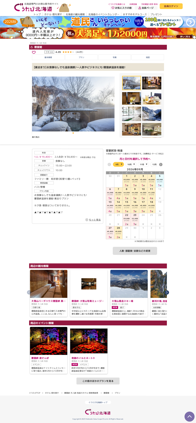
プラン (81, 57)
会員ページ (148, 7)
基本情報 (48, 57)
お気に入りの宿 (123, 7)
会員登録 (133, 4)
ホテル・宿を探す (53, 14)
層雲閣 (38, 47)
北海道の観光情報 (75, 14)
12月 (154, 164)
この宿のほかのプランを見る (98, 381)
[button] (112, 100)
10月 (129, 164)
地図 (148, 57)
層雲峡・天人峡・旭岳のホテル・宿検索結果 (81, 393)
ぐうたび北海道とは (116, 4)
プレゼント (156, 14)
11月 (142, 164)
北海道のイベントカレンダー (103, 14)
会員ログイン (171, 6)
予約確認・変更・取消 (149, 4)
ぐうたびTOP (34, 393)
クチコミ (49, 52)
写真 (115, 57)
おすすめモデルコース (135, 14)
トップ (37, 14)
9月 (117, 164)
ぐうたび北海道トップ (98, 402)
